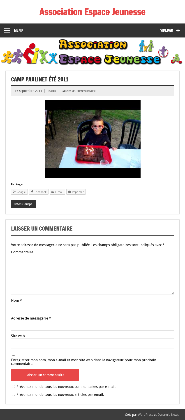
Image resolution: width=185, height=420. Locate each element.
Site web (18, 336)
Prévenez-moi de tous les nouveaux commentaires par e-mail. (66, 387)
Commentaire (22, 252)
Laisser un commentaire (78, 91)
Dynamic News (168, 414)
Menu (18, 30)
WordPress (145, 414)
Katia (52, 91)
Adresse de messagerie (31, 318)
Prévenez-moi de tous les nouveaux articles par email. (60, 394)
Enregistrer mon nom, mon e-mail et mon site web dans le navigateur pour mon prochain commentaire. (83, 362)
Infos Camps (23, 204)
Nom (16, 300)
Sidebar (166, 30)
